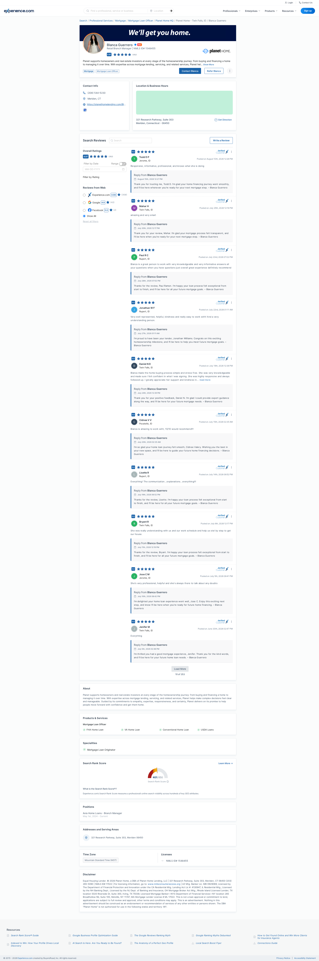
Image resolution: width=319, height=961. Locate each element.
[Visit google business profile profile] (85, 110)
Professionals (230, 10)
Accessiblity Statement (305, 958)
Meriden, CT (94, 98)
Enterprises (251, 10)
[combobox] (118, 11)
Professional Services (101, 20)
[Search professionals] (171, 10)
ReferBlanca (214, 71)
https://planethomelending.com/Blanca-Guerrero (106, 104)
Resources (288, 10)
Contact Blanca (190, 71)
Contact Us (307, 2)
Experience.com (25, 958)
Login (290, 2)
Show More (208, 64)
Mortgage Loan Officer (140, 20)
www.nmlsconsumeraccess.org (164, 884)
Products (270, 10)
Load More (180, 668)
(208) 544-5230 (97, 92)
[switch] (122, 164)
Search (83, 20)
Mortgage (120, 20)
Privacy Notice (283, 958)
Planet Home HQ (164, 20)
